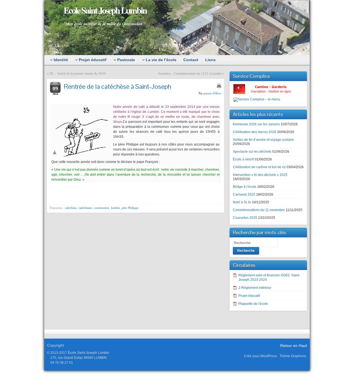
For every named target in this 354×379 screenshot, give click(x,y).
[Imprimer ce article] (219, 86)
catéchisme (85, 207)
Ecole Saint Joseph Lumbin (105, 10)
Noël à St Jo (242, 202)
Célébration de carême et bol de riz (259, 167)
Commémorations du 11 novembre (259, 210)
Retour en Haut (293, 345)
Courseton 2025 (245, 218)
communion (101, 207)
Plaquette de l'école (253, 304)
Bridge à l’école (244, 187)
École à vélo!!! (243, 159)
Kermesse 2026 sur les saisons (256, 124)
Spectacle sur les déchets (252, 152)
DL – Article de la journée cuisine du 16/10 (78, 74)
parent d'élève (212, 93)
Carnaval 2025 (244, 194)
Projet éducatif (249, 296)
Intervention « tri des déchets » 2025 (260, 175)
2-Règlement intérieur (254, 288)
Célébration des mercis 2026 (254, 132)
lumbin (115, 207)
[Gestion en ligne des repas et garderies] (267, 89)
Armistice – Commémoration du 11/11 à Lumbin (190, 74)
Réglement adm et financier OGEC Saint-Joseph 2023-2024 (269, 277)
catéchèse (71, 207)
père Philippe (130, 207)
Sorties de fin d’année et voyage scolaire (263, 140)
